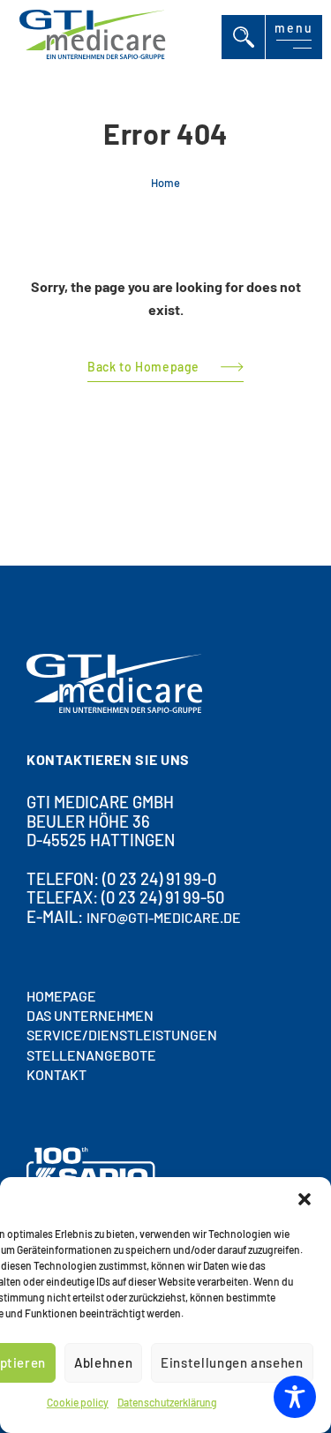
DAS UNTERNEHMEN (90, 1015)
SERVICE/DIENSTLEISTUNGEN (121, 1034)
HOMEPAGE (61, 995)
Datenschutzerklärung (167, 1402)
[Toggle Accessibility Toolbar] (295, 1397)
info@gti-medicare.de (164, 917)
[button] (304, 1199)
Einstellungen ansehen (232, 1362)
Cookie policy (78, 1402)
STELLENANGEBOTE (91, 1054)
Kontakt (56, 1074)
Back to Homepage (143, 367)
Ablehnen (103, 1362)
